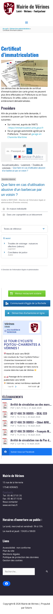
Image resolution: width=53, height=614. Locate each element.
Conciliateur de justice (17, 252)
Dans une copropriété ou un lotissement (24, 214)
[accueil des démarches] (24, 145)
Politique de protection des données (21, 557)
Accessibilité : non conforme (17, 547)
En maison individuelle (16, 209)
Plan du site (8, 550)
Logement (26, 165)
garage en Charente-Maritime (24, 136)
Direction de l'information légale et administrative (21, 270)
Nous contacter (10, 501)
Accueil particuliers (10, 165)
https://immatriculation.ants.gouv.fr (25, 127)
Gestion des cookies (13, 560)
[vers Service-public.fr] (29, 157)
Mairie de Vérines (32, 6)
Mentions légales (11, 554)
